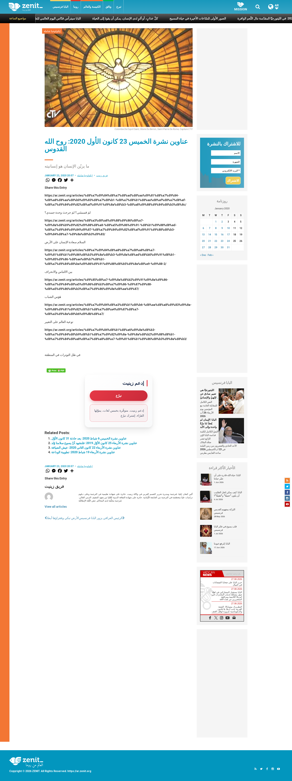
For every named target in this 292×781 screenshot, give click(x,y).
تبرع (118, 6)
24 (228, 241)
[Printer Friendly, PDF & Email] (56, 370)
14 (209, 234)
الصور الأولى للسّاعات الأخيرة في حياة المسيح (163, 18)
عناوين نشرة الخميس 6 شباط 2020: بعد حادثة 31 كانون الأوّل (89, 438)
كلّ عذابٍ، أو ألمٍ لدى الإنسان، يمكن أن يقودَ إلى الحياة (90, 18)
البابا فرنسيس (60, 6)
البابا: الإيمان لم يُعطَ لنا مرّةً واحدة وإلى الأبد (208, 423)
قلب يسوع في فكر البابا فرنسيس (225, 528)
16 (222, 234)
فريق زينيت (102, 175)
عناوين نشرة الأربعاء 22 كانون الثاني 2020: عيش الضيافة (86, 447)
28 (209, 247)
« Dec (203, 255)
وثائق (108, 6)
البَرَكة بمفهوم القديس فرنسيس (224, 511)
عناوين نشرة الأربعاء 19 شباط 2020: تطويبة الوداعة (83, 452)
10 (228, 228)
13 (203, 234)
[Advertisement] (222, 79)
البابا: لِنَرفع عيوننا (222, 543)
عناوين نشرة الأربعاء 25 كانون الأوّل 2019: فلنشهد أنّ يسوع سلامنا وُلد (94, 443)
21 (209, 241)
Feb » (210, 255)
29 (215, 247)
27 (203, 247)
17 (228, 234)
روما (75, 6)
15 (215, 234)
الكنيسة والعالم (92, 6)
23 (222, 241)
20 (203, 241)
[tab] (211, 573)
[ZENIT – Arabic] (29, 7)
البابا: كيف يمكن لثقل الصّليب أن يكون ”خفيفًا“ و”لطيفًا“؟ (228, 494)
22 (215, 241)
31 (228, 247)
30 (222, 247)
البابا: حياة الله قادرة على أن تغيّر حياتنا (227, 477)
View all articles (56, 506)
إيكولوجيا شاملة (52, 31)
